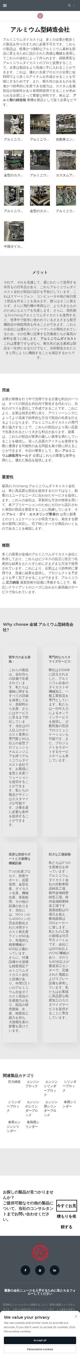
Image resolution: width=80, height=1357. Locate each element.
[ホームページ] (40, 15)
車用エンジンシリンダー (14, 1126)
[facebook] (25, 1270)
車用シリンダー (69, 1104)
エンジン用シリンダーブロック (51, 1108)
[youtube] (40, 1270)
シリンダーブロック (69, 1086)
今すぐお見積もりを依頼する (66, 1207)
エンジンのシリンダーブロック (32, 1108)
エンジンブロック (32, 1084)
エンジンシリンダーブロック (51, 1088)
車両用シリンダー (32, 1124)
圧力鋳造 (14, 1082)
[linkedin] (54, 1270)
